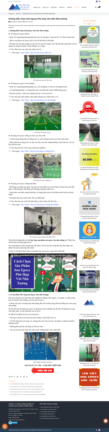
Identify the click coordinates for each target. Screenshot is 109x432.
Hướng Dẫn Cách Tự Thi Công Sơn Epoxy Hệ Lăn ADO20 (89, 364)
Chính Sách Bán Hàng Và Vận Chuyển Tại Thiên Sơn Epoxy (89, 70)
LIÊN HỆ (84, 7)
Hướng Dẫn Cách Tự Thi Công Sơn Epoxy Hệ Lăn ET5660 (89, 339)
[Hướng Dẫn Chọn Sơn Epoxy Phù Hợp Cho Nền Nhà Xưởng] (19, 7)
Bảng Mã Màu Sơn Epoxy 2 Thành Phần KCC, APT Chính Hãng (89, 144)
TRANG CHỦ (36, 7)
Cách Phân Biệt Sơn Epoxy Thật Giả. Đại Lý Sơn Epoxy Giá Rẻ (27, 384)
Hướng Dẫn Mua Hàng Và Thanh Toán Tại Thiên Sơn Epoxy (89, 217)
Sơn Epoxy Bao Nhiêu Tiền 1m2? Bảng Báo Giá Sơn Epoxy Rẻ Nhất (89, 168)
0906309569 (18, 1)
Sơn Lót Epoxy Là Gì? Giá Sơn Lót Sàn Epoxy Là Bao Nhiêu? (26, 386)
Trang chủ (11, 13)
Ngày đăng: (13, 21)
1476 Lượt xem (28, 21)
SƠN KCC (62, 7)
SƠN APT (69, 7)
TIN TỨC (76, 7)
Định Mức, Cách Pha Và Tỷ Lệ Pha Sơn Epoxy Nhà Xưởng (89, 193)
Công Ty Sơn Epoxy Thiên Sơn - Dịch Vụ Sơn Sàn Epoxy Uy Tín (27, 389)
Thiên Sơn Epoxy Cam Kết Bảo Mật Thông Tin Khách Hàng (89, 242)
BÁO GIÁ (53, 7)
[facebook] (97, 1)
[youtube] (100, 1)
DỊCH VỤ (45, 7)
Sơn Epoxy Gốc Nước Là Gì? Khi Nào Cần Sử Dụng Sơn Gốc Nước (89, 388)
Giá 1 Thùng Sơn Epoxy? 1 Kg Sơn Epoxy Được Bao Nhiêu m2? (89, 46)
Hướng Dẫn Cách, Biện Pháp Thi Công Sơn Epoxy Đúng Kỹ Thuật (89, 95)
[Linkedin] (20, 377)
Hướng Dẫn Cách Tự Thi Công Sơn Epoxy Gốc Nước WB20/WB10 (28, 394)
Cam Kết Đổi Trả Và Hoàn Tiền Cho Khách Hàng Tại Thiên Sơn (89, 119)
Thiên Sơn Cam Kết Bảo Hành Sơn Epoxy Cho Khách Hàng (89, 266)
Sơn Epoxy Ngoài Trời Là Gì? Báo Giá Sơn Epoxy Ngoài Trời (26, 391)
